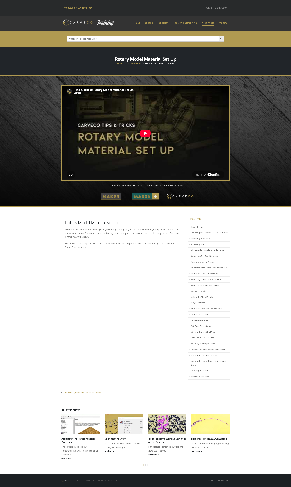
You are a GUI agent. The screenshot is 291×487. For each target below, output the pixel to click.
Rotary (98, 392)
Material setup (87, 392)
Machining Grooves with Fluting (205, 285)
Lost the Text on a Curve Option (205, 355)
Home (137, 23)
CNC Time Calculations (201, 326)
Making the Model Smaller (202, 297)
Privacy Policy (224, 480)
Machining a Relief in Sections (204, 273)
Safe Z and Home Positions (203, 337)
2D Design (149, 23)
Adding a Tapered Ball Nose (203, 332)
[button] (143, 465)
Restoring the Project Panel (203, 343)
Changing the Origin (200, 370)
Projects (223, 23)
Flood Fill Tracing (198, 227)
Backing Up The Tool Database (205, 256)
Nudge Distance (198, 302)
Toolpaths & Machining (185, 23)
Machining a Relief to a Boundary (206, 279)
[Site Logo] (87, 23)
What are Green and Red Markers (206, 308)
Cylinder (76, 392)
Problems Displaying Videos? (78, 8)
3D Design (164, 23)
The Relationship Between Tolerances (208, 349)
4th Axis (68, 392)
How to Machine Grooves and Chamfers (209, 267)
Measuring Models (199, 291)
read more (66, 458)
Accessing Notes (198, 244)
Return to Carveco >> (217, 8)
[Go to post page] (80, 424)
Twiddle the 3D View (200, 314)
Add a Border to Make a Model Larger (208, 250)
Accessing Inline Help (200, 238)
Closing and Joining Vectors (203, 262)
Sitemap (210, 480)
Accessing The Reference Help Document (209, 232)
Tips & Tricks (208, 23)
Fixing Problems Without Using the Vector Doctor (167, 440)
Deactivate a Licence (200, 376)
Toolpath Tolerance (199, 320)
